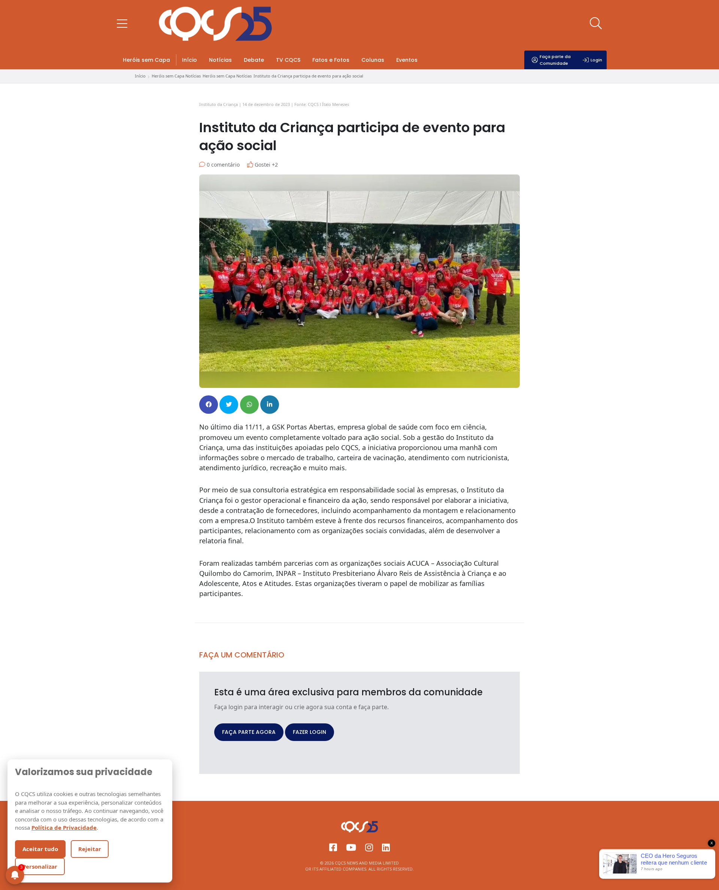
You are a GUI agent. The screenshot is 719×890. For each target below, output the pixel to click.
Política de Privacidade (64, 827)
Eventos (407, 60)
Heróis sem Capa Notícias (176, 76)
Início (189, 60)
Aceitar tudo (40, 849)
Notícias (220, 60)
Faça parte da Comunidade (555, 60)
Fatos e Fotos (330, 60)
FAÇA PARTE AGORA (249, 732)
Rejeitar (89, 849)
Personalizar (39, 866)
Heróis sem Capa (146, 60)
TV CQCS (288, 60)
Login (596, 60)
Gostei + (265, 164)
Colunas (372, 60)
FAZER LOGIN (309, 732)
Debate (254, 60)
